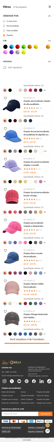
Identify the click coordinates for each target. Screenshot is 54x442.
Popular (10, 35)
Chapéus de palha (43, 399)
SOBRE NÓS (6, 431)
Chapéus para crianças (10, 399)
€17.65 (33, 142)
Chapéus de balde (43, 392)
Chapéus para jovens (44, 403)
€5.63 (26, 233)
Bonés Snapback (27, 399)
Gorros (23, 392)
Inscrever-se (45, 414)
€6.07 (26, 264)
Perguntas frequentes (36, 431)
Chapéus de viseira (27, 403)
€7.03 (26, 203)
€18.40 (33, 172)
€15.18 (34, 111)
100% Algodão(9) (15, 67)
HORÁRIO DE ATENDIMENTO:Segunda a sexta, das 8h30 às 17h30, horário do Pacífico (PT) (39, 369)
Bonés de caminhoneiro (10, 403)
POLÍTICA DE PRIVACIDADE (11, 427)
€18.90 (34, 294)
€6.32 (26, 142)
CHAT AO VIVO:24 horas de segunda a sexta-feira (38, 375)
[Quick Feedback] (47, 431)
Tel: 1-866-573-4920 (9, 372)
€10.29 (27, 111)
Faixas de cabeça (43, 395)
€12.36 (33, 233)
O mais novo (12, 21)
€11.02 (33, 203)
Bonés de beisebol (8, 392)
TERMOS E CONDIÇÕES (36, 427)
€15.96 (33, 264)
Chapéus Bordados (27, 395)
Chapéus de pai (7, 395)
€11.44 (27, 294)
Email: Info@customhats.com (12, 376)
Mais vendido (12, 30)
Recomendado (13, 26)
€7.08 (26, 172)
